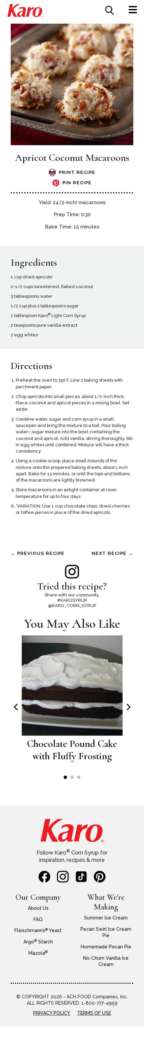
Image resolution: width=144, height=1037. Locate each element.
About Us (38, 908)
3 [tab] (78, 777)
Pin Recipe (77, 182)
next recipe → (112, 553)
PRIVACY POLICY (51, 1013)
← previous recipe (38, 553)
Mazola (38, 953)
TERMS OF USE (94, 1013)
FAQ (38, 919)
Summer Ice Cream (106, 917)
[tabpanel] (72, 702)
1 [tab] (65, 777)
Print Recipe (77, 172)
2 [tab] (72, 777)
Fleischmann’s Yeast (38, 930)
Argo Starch (38, 941)
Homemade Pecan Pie (106, 946)
